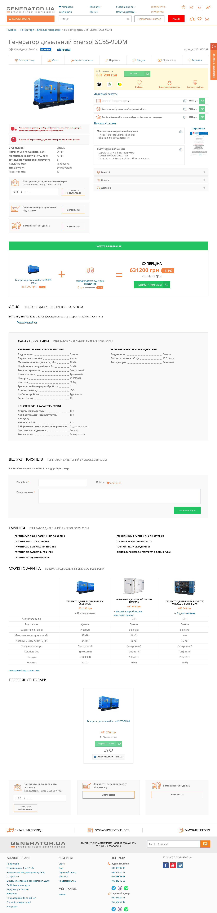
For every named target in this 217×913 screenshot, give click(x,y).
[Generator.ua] (30, 9)
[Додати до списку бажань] (111, 750)
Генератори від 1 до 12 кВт (20, 868)
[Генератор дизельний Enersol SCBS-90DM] (108, 703)
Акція (176, 18)
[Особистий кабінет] (208, 6)
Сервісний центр (67, 872)
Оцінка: (100, 482)
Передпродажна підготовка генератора (90, 282)
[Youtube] (173, 865)
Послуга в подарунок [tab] (108, 246)
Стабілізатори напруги (18, 885)
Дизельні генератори (49, 29)
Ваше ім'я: (22, 482)
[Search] (128, 18)
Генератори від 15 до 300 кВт (21, 897)
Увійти (62, 894)
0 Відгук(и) (63, 49)
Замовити (73, 209)
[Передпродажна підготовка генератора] (90, 269)
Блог (61, 868)
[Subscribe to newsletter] (205, 844)
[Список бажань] (200, 18)
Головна (11, 29)
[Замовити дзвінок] (183, 9)
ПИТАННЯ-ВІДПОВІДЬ (28, 830)
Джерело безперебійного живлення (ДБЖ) (28, 880)
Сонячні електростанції (19, 902)
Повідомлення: (25, 492)
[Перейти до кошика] (207, 18)
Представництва (67, 880)
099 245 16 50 (118, 880)
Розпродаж (12, 906)
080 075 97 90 (118, 868)
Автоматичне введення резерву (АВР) (26, 872)
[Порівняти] (192, 18)
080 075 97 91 (118, 897)
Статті (62, 863)
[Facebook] (166, 865)
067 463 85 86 (118, 876)
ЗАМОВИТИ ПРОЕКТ (197, 830)
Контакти (63, 876)
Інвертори (12, 893)
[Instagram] (180, 865)
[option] (108, 246)
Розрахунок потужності (111, 830)
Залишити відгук (187, 510)
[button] (65, 11)
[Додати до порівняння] (106, 750)
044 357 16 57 (118, 872)
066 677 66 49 (118, 901)
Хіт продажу (13, 876)
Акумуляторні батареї (18, 889)
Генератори (27, 29)
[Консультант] (191, 6)
